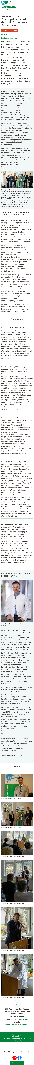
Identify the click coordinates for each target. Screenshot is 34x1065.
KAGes (17, 1046)
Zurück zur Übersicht (9, 38)
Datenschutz (25, 1052)
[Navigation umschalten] (31, 3)
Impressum (15, 1052)
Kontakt (7, 1052)
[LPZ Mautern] (6, 2)
